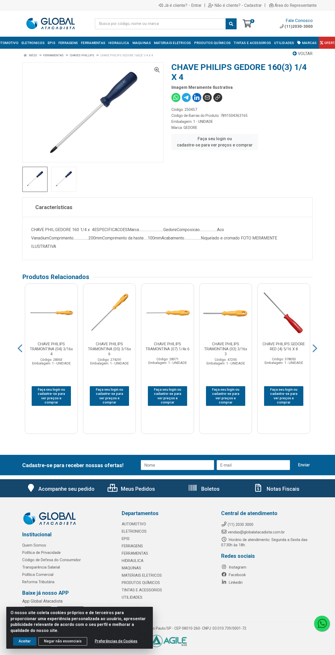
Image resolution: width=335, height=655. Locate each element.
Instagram (237, 567)
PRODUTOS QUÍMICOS (141, 582)
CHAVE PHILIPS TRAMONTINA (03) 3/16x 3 (225, 349)
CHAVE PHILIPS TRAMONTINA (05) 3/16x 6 (109, 349)
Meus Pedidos (137, 489)
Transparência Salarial (41, 567)
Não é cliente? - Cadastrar (238, 5)
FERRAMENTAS (135, 553)
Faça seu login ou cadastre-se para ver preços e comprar (215, 142)
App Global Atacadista (42, 601)
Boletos (210, 489)
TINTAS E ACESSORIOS (142, 590)
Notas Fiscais (282, 489)
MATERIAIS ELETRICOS (142, 575)
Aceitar (25, 641)
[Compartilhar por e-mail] (207, 97)
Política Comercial (37, 574)
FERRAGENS (132, 546)
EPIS (126, 538)
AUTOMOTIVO (134, 524)
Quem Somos (34, 545)
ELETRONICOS (134, 531)
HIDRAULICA (132, 560)
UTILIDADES (132, 597)
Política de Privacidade (41, 552)
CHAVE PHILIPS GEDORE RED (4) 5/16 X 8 (284, 346)
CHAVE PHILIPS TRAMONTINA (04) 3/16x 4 (51, 349)
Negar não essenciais (63, 641)
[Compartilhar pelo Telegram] (186, 97)
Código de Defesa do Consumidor (51, 560)
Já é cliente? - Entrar (183, 5)
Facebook (237, 574)
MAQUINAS (131, 568)
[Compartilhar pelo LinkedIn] (196, 97)
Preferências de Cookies (116, 641)
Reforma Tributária (38, 582)
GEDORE (190, 127)
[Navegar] (20, 348)
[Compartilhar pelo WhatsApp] (175, 97)
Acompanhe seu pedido (66, 489)
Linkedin (235, 582)
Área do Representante (296, 5)
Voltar (304, 53)
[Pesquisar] (231, 23)
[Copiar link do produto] (217, 97)
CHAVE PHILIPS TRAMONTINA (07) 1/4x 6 (167, 346)
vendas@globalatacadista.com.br (256, 532)
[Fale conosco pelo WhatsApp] (322, 623)
